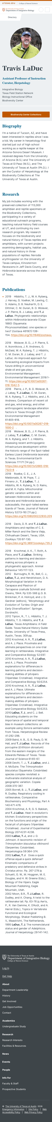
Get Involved (9, 1001)
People (6, 1069)
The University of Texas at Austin (20, 1106)
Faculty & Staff (10, 1083)
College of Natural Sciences (28, 3)
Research (7, 1034)
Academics (8, 1020)
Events (6, 1061)
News (5, 1053)
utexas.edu (8, 3)
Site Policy (33, 1109)
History (6, 995)
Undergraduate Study (14, 1026)
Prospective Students (14, 1089)
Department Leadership (15, 989)
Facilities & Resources (14, 1045)
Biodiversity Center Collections (26, 114)
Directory (12, 17)
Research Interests (12, 1040)
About (5, 984)
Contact (6, 1012)
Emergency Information (13, 1109)
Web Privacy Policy (33, 1112)
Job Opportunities (12, 1007)
